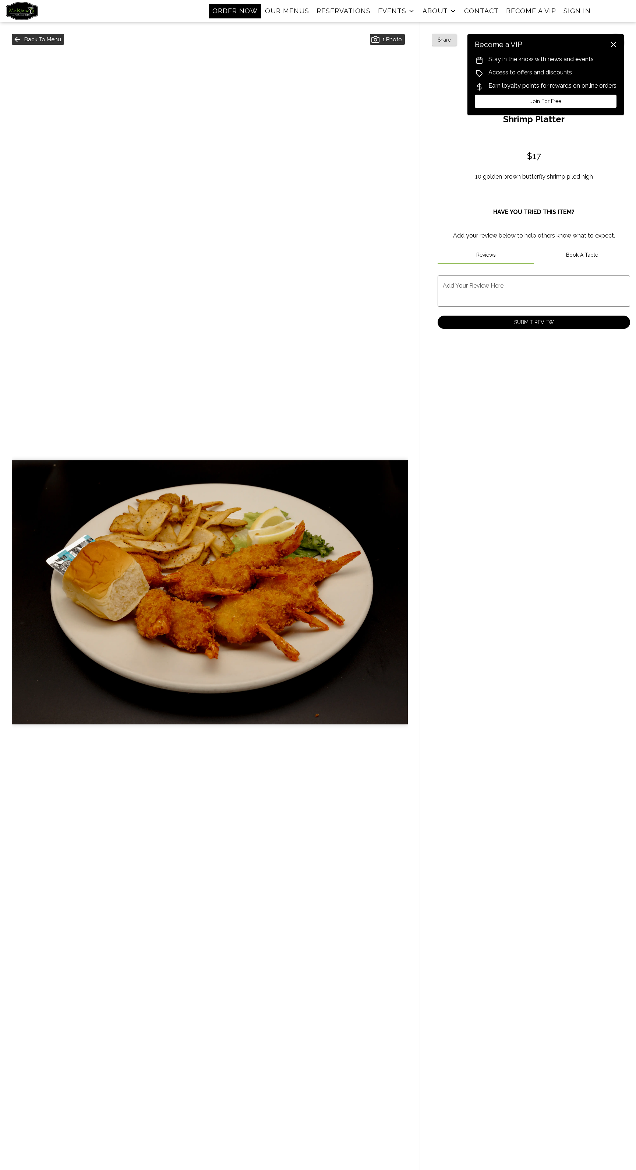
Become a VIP (531, 11)
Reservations (344, 11)
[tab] (486, 255)
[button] (396, 11)
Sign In (577, 11)
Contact (481, 11)
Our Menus (287, 11)
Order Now (235, 11)
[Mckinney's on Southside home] (39, 11)
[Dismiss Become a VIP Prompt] (613, 44)
